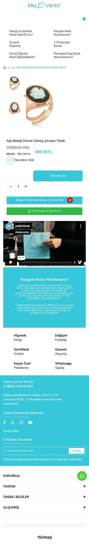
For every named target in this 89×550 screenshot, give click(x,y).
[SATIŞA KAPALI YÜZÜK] (12, 67)
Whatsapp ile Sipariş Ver (46, 211)
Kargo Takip (11, 431)
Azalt (10, 186)
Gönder (76, 451)
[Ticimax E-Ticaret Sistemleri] (44, 538)
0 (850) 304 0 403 (18, 386)
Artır (25, 186)
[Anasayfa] (8, 67)
